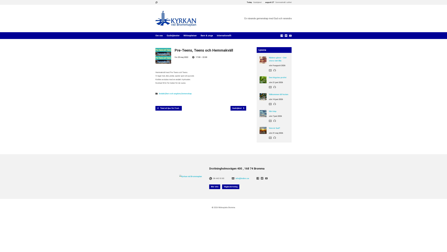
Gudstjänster (173, 36)
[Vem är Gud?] (263, 132)
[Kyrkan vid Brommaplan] (190, 176)
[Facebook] (282, 35)
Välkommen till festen (278, 94)
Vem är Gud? (274, 128)
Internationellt (224, 36)
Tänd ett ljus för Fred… (170, 108)
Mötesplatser (190, 36)
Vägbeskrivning (231, 187)
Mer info (214, 187)
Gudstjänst (237, 108)
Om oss (159, 36)
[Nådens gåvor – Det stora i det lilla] (263, 62)
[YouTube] (290, 35)
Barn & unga (207, 36)
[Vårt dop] (263, 115)
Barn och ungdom (173, 94)
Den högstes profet (277, 77)
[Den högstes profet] (263, 82)
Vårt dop (272, 111)
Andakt (162, 94)
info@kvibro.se (242, 178)
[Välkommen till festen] (263, 99)
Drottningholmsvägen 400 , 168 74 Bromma (236, 168)
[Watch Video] (270, 70)
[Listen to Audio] (274, 70)
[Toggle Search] (156, 2)
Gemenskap (186, 94)
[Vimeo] (286, 35)
